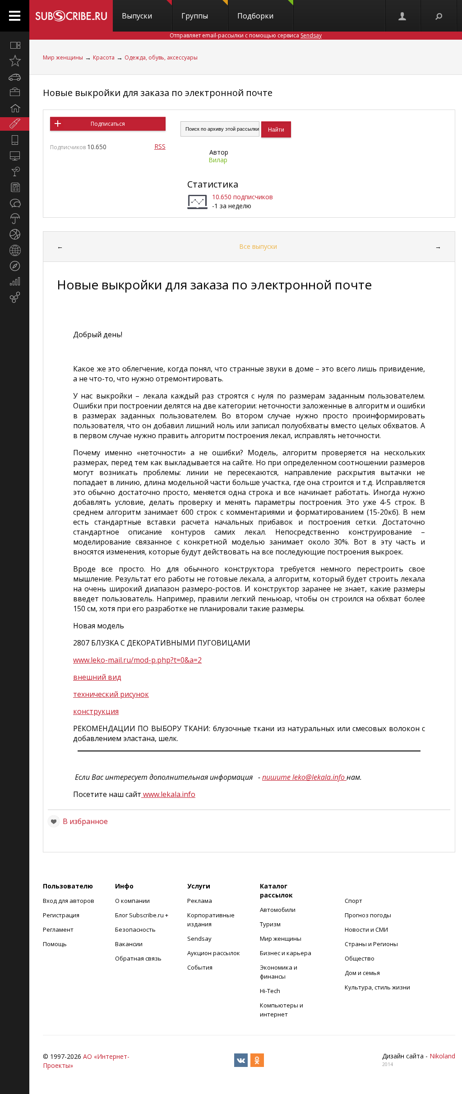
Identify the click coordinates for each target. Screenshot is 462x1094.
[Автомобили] (14, 76)
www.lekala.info (168, 794)
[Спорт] (14, 234)
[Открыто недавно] (14, 61)
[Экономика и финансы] (14, 281)
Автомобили (278, 910)
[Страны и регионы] (14, 250)
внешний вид (97, 677)
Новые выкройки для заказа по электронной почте (158, 93)
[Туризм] (14, 266)
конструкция (96, 711)
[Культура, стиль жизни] (14, 171)
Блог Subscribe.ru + (142, 915)
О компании (132, 901)
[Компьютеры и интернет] (14, 155)
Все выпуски (258, 246)
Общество (359, 958)
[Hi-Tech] (14, 139)
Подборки (255, 16)
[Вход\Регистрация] (403, 16)
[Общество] (14, 203)
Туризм (270, 924)
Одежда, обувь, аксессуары (161, 57)
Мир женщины (63, 57)
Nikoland (442, 1056)
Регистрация (61, 915)
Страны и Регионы (371, 944)
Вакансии (129, 944)
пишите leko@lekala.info (304, 777)
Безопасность (135, 929)
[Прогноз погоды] (14, 218)
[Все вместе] (14, 45)
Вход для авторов (68, 901)
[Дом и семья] (14, 108)
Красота (104, 57)
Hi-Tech (270, 991)
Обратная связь (138, 958)
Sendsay (199, 938)
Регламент (58, 929)
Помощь (55, 944)
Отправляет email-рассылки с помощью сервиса (246, 35)
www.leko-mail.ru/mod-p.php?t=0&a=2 (137, 660)
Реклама (199, 901)
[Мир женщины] (14, 124)
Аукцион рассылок (213, 953)
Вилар (217, 160)
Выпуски (137, 16)
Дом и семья (362, 973)
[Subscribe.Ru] (71, 16)
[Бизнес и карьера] (14, 92)
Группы (194, 16)
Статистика (212, 184)
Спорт (353, 901)
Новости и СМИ (366, 929)
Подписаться (108, 124)
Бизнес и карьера (285, 953)
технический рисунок (111, 694)
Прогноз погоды (368, 915)
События (200, 967)
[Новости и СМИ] (14, 187)
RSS (160, 146)
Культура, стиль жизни (377, 987)
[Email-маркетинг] (14, 297)
